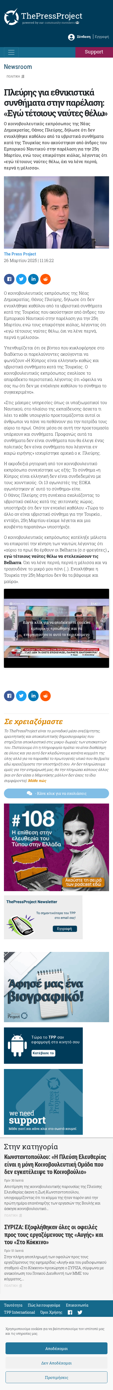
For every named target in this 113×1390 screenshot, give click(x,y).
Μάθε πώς (37, 780)
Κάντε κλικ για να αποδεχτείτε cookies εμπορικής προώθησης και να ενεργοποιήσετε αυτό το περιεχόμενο (56, 628)
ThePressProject (52, 16)
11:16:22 (47, 260)
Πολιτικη (13, 76)
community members (60, 22)
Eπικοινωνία (77, 1305)
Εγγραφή (102, 36)
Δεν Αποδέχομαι (56, 1363)
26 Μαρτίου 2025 (20, 260)
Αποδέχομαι (56, 1348)
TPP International (19, 1312)
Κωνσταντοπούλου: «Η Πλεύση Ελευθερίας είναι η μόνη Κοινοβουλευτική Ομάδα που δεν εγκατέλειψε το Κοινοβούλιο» (55, 1164)
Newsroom (18, 67)
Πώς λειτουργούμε (44, 1305)
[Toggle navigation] (11, 52)
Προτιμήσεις (56, 1377)
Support (94, 51)
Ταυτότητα (13, 1305)
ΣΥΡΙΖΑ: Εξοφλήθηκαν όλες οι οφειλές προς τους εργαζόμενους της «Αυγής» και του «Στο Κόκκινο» (53, 1234)
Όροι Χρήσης (51, 1312)
